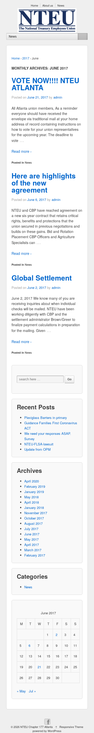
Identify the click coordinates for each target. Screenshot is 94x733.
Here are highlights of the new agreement (44, 182)
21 (39, 666)
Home (34, 5)
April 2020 (31, 481)
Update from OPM (37, 449)
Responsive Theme (71, 727)
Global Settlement (42, 277)
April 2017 (31, 544)
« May (21, 691)
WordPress (54, 731)
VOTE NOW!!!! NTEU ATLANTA (45, 84)
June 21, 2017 (37, 97)
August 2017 (33, 523)
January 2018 (34, 507)
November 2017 (35, 512)
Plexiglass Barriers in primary (45, 417)
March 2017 (32, 549)
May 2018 (31, 497)
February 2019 (34, 486)
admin (57, 97)
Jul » (32, 691)
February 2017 (34, 555)
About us (47, 5)
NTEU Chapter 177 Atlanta (36, 727)
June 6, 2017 (36, 199)
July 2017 (31, 528)
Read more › (22, 151)
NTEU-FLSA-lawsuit (38, 444)
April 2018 (31, 502)
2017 (25, 58)
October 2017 (34, 518)
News (60, 5)
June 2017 (31, 534)
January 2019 (34, 491)
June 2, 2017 (36, 287)
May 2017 (31, 539)
